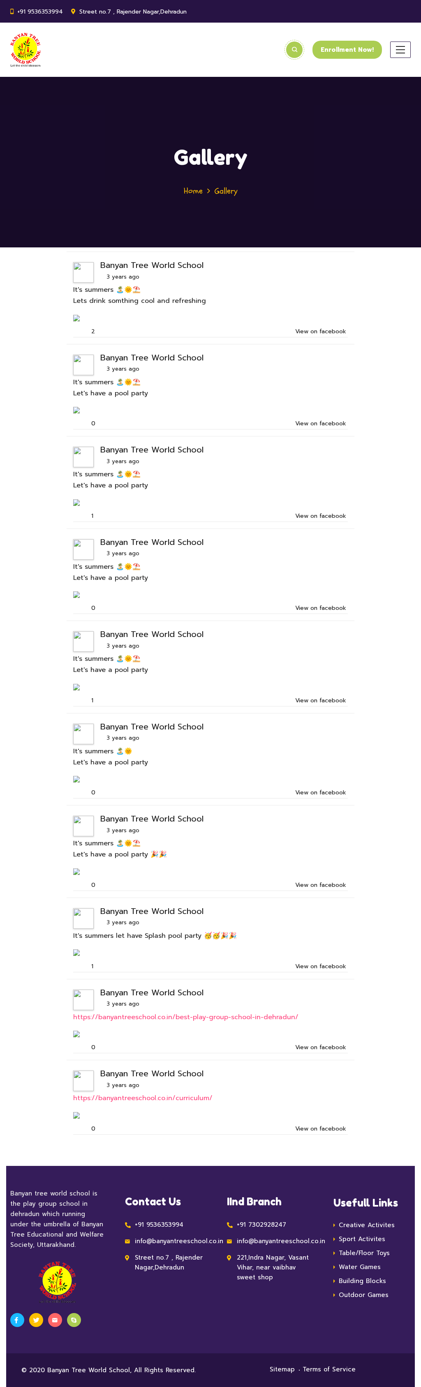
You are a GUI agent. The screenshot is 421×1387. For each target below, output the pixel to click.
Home (193, 190)
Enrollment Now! (347, 49)
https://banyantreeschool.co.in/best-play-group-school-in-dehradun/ (185, 1017)
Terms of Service (329, 1369)
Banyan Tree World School (152, 265)
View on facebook (320, 332)
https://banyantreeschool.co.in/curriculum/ (143, 1098)
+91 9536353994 (40, 11)
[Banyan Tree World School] (25, 50)
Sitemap (282, 1369)
